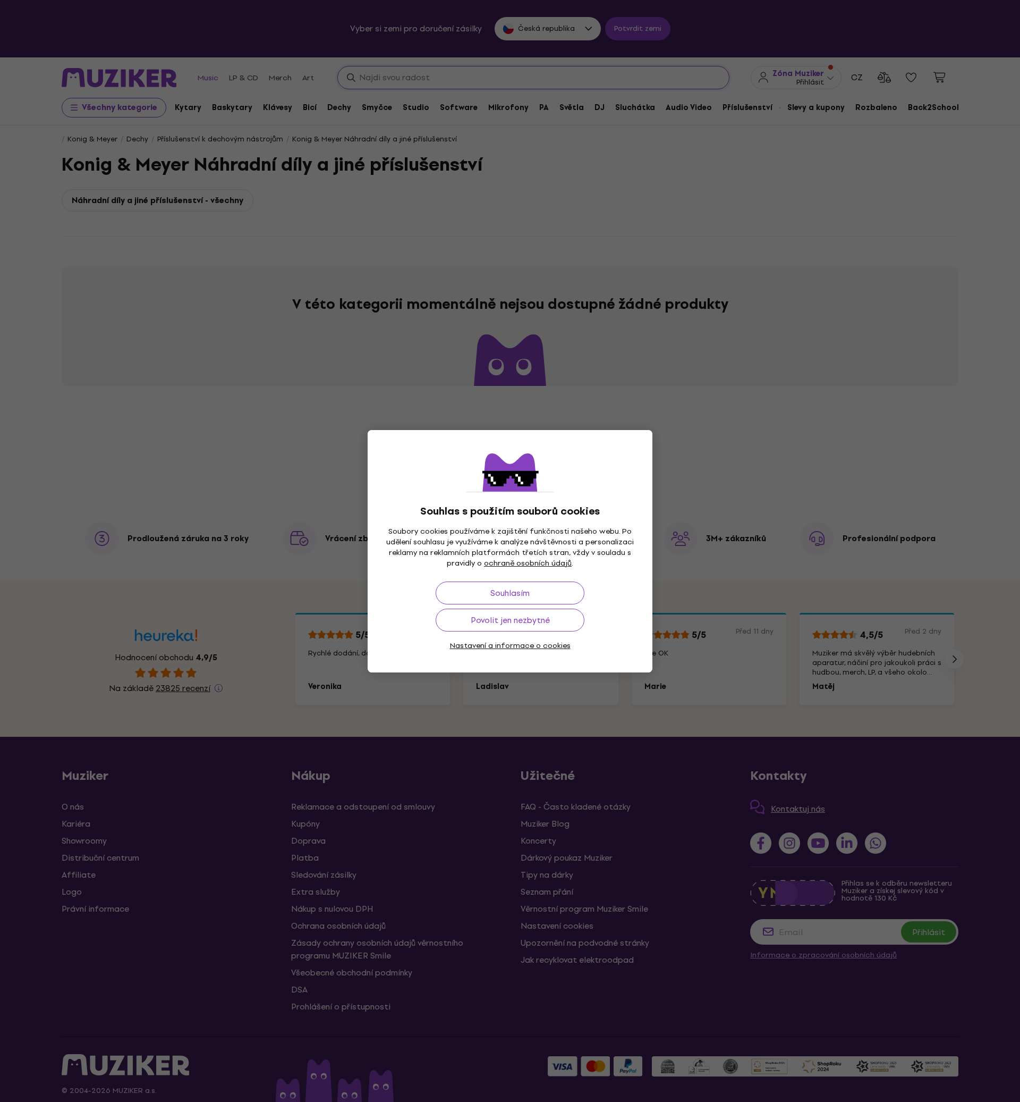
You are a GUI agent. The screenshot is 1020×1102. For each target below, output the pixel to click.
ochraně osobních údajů (528, 563)
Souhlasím (510, 593)
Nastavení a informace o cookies (510, 645)
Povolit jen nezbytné (510, 620)
